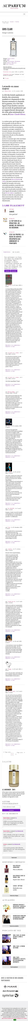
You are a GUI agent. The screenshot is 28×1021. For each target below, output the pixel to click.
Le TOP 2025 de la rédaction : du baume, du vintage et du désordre (16, 224)
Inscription (14, 271)
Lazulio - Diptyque (17, 886)
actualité (11, 218)
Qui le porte (16, 252)
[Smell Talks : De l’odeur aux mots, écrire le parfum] (6, 938)
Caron (4, 181)
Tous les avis (14, 857)
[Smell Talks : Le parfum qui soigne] (6, 949)
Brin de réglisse (9, 193)
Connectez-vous (7, 72)
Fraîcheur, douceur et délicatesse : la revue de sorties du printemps (19, 906)
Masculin (14, 63)
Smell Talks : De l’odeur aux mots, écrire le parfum (19, 936)
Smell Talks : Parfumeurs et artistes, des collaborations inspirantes (19, 959)
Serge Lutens (7, 33)
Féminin (9, 63)
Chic (7, 64)
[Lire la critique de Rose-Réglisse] (6, 869)
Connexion (7, 271)
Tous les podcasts (14, 967)
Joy (16, 818)
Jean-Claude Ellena (17, 114)
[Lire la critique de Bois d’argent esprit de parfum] (6, 879)
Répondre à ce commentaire (13, 345)
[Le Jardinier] (14, 776)
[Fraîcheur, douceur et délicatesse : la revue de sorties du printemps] (6, 908)
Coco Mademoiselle (19, 831)
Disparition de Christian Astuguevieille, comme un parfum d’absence (19, 917)
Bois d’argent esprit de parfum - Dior (19, 876)
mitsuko (5, 844)
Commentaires (6, 252)
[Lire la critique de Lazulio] (6, 889)
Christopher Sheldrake (14, 61)
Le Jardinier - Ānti (8, 789)
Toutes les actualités (14, 926)
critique (11, 209)
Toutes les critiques (14, 895)
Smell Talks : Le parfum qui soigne (19, 947)
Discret (11, 64)
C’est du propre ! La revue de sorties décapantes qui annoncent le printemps (16, 238)
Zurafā (11, 211)
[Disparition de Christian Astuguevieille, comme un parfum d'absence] (6, 919)
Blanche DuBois (6, 818)
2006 (8, 60)
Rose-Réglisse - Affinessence (17, 866)
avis (7, 78)
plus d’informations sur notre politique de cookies (14, 1018)
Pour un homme (15, 179)
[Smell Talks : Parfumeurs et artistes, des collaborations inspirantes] (6, 960)
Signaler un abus (10, 346)
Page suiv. (20, 752)
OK (15, 1019)
